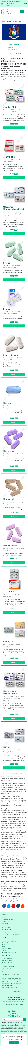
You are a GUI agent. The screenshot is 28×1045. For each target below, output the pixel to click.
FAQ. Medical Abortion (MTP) (10, 982)
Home (3, 21)
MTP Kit (6, 747)
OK (14, 1042)
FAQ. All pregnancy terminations (11, 978)
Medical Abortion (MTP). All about (12, 980)
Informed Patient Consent (9, 941)
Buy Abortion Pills (7, 960)
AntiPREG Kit (9, 157)
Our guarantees (6, 929)
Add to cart (14, 128)
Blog (3, 970)
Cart (3, 964)
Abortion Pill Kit (10, 107)
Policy (3, 946)
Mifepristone (8, 451)
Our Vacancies (6, 927)
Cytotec (6, 309)
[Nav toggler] (25, 12)
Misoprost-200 (10, 545)
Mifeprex (7, 403)
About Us (4, 918)
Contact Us (5, 921)
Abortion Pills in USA (14, 44)
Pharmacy (5, 923)
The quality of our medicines (10, 935)
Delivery (4, 931)
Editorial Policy (6, 948)
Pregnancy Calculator (8, 966)
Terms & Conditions (7, 943)
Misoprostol (8, 499)
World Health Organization (9, 987)
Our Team (5, 925)
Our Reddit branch (7, 919)
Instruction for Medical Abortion (11, 984)
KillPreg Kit (8, 641)
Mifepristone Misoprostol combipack (13, 208)
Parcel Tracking (6, 968)
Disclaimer (5, 945)
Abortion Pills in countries (9, 952)
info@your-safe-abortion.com (11, 1)
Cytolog (6, 263)
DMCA (4, 950)
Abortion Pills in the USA (9, 933)
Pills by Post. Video (7, 985)
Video (3, 972)
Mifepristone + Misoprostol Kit (10, 692)
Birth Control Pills (7, 962)
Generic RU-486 (10, 355)
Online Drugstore (7, 958)
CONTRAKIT (8, 591)
